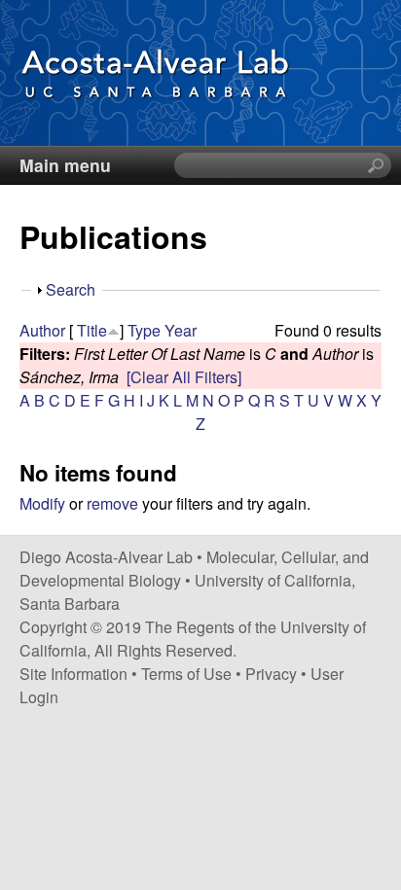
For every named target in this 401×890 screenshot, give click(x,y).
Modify (42, 503)
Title (92, 330)
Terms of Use (186, 673)
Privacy (271, 673)
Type (144, 330)
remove (112, 503)
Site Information (73, 673)
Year (180, 330)
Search (70, 289)
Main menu (65, 165)
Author (42, 330)
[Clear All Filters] (184, 377)
